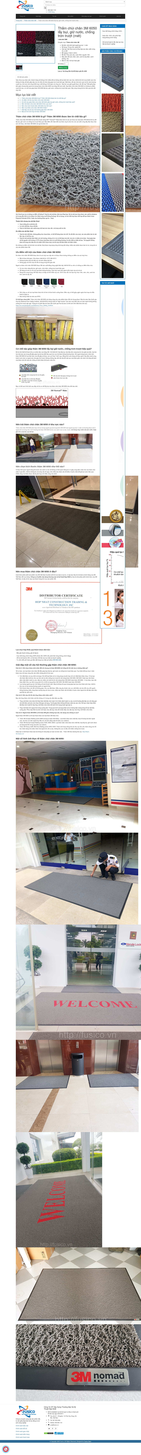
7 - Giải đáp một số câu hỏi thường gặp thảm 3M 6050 (36, 110)
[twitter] (49, 1428)
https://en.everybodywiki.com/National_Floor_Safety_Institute (34, 305)
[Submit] (45, 8)
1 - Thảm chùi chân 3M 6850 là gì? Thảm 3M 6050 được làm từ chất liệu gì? (43, 98)
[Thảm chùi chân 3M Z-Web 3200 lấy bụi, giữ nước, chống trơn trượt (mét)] (121, 192)
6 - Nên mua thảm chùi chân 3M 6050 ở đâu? (33, 108)
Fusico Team (87, 1441)
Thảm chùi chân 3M (30, 20)
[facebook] (52, 1428)
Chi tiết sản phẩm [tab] (22, 77)
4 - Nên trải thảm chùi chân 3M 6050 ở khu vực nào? (36, 104)
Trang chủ (19, 20)
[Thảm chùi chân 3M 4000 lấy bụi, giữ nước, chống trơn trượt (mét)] (121, 73)
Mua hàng (63, 68)
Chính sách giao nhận (22, 1431)
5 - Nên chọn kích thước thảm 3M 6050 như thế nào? (36, 106)
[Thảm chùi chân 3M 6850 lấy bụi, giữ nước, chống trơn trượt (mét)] (121, 113)
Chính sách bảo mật (22, 1426)
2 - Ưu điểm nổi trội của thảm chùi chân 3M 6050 (35, 100)
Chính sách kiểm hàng (22, 1434)
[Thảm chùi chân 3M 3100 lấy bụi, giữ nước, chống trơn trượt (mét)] (121, 152)
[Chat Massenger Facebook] (70, 1446)
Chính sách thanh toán (23, 1437)
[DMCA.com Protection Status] (49, 1433)
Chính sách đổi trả (21, 1428)
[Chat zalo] (70, 1452)
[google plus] (56, 1428)
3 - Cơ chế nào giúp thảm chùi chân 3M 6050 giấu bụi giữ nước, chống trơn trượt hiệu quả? (47, 102)
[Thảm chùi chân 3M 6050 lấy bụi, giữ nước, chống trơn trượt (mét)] (35, 44)
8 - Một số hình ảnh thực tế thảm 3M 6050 (32, 112)
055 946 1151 (57, 660)
